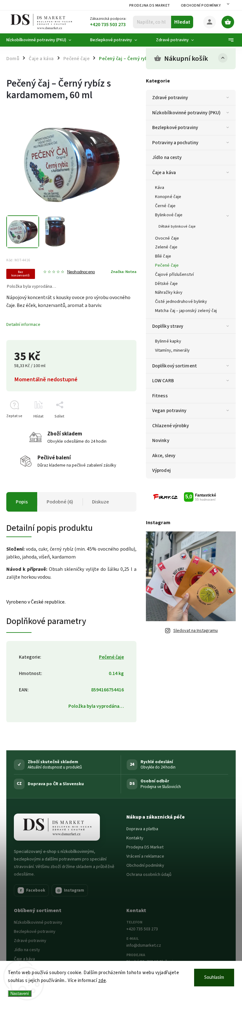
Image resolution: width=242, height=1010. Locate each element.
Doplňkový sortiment (174, 365)
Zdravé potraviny (170, 97)
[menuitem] (43, 40)
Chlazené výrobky (170, 425)
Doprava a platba (142, 829)
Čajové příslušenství (174, 274)
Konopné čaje (168, 197)
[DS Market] (57, 827)
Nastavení (19, 993)
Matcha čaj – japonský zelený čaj (186, 311)
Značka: (123, 272)
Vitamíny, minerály (172, 350)
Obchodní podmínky (201, 5)
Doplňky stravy (167, 326)
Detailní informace (23, 324)
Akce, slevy (163, 455)
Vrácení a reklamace (145, 856)
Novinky (160, 440)
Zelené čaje (166, 247)
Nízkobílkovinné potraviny (38, 922)
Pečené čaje (167, 265)
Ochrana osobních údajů (148, 874)
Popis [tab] (22, 501)
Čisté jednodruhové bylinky (181, 301)
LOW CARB (163, 380)
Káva (159, 187)
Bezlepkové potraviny (175, 127)
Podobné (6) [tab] (60, 501)
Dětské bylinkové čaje (176, 226)
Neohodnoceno (81, 272)
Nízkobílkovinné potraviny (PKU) (186, 112)
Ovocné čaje (167, 238)
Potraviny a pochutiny (175, 142)
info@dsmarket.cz (143, 945)
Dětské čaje (166, 284)
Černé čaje (165, 206)
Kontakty (134, 838)
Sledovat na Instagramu (195, 630)
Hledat (182, 22)
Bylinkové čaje (168, 215)
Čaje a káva (164, 172)
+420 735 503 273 (142, 929)
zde (102, 980)
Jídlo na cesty (167, 157)
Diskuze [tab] (100, 501)
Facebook (32, 890)
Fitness (160, 395)
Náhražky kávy (168, 292)
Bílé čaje (163, 256)
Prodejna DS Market (149, 5)
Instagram (70, 890)
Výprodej (161, 470)
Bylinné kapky (168, 341)
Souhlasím (214, 977)
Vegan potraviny (169, 410)
